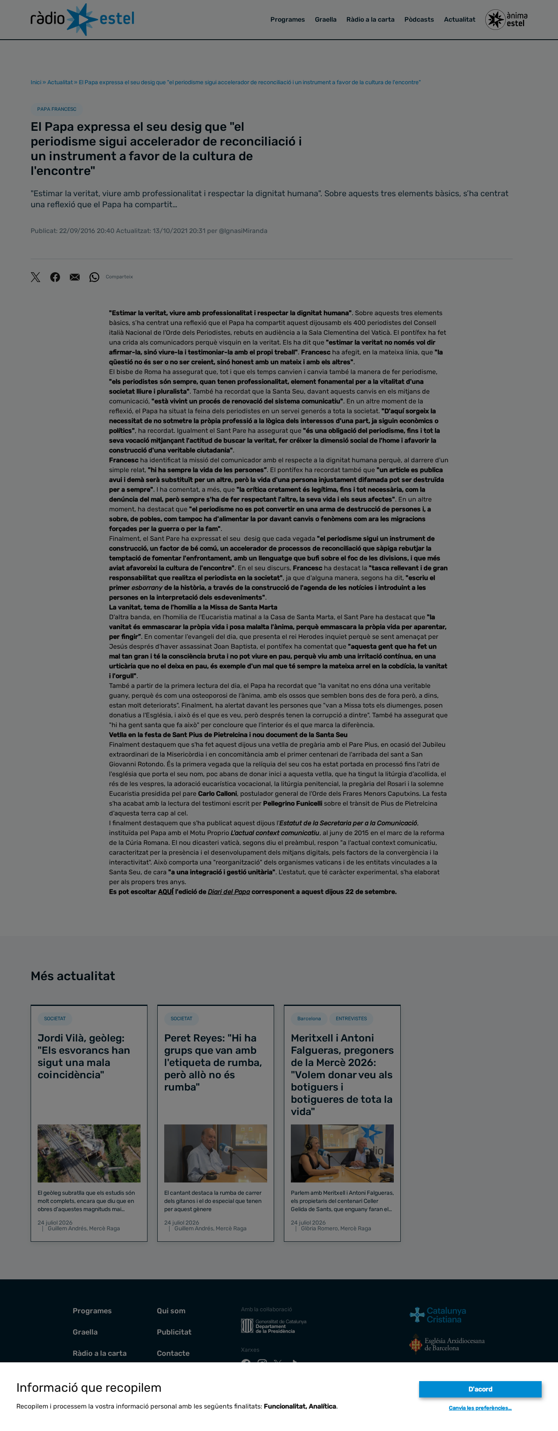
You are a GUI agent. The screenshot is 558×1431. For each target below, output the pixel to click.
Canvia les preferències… (480, 1408)
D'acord (481, 1389)
